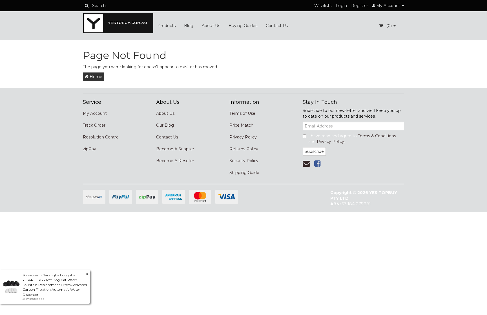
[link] (317, 163)
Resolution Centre (101, 137)
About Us (211, 25)
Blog (188, 25)
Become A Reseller (175, 160)
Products (167, 25)
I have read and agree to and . (352, 138)
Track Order (94, 125)
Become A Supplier (175, 148)
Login (341, 5)
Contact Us (277, 25)
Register (359, 5)
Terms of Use (242, 113)
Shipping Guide (244, 172)
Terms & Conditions (377, 135)
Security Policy (243, 160)
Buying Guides (243, 25)
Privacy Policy (243, 137)
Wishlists (322, 5)
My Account (95, 113)
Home (95, 76)
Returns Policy (243, 148)
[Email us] (306, 163)
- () (388, 25)
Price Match (241, 125)
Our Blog (165, 125)
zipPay (89, 148)
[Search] (86, 5)
